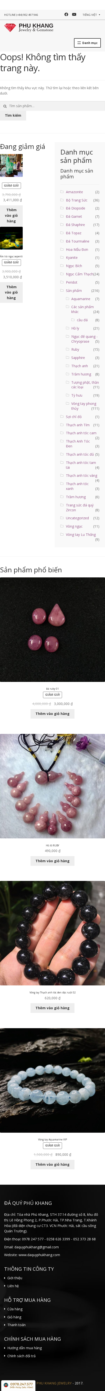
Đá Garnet (74, 216)
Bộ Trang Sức (76, 200)
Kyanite (72, 257)
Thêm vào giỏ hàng (11, 215)
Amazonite (74, 192)
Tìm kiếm (13, 115)
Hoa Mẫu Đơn (77, 249)
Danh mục (90, 43)
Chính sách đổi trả (21, 1356)
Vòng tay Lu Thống (81, 534)
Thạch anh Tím (78, 425)
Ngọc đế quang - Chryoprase (84, 339)
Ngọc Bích (74, 265)
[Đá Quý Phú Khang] (28, 27)
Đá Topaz (73, 233)
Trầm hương (81, 374)
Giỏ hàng (14, 1317)
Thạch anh (79, 366)
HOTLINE (21, 15)
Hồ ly (75, 328)
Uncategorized (77, 518)
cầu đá (82, 320)
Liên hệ (13, 1286)
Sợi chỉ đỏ (74, 416)
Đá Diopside (75, 208)
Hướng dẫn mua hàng (24, 1348)
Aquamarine (80, 298)
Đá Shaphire (75, 224)
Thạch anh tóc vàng (81, 475)
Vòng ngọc (74, 526)
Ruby (75, 349)
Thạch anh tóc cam (81, 433)
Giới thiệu (14, 1278)
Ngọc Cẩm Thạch (79, 274)
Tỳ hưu (76, 395)
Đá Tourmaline (77, 241)
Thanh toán (16, 1324)
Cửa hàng (14, 1309)
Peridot (71, 282)
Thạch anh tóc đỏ (80, 454)
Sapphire (78, 357)
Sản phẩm (74, 290)
